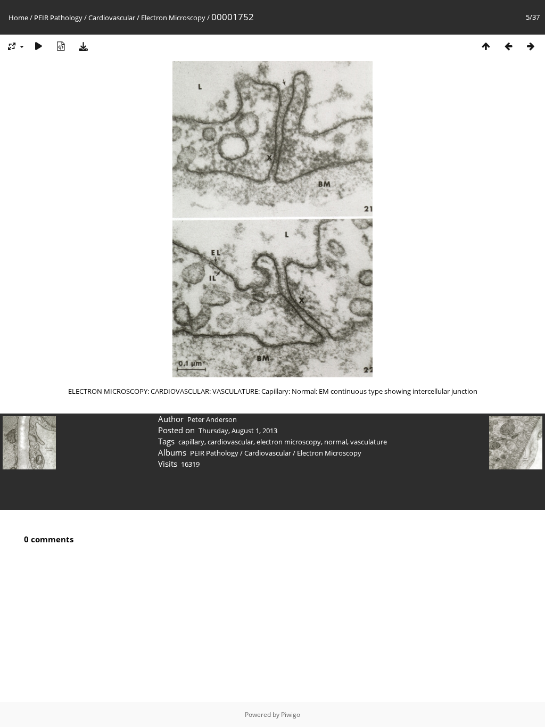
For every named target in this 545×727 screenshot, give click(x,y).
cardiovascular (230, 442)
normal (335, 442)
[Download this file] (83, 46)
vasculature (368, 442)
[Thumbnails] (486, 46)
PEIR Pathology (58, 17)
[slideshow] (38, 46)
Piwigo (290, 714)
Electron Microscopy (173, 17)
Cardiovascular (111, 17)
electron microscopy (289, 442)
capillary (191, 442)
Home (18, 17)
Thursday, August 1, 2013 (238, 430)
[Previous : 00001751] (508, 46)
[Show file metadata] (60, 46)
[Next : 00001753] (530, 46)
